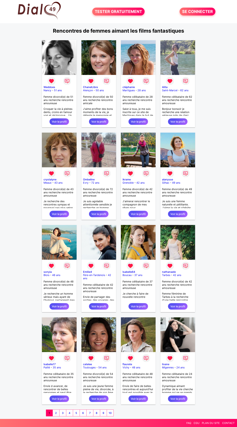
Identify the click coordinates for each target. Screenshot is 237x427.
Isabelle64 (129, 271)
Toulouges (89, 367)
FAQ (188, 423)
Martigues (129, 90)
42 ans (140, 182)
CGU (196, 423)
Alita (165, 87)
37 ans (138, 275)
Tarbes (166, 275)
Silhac (165, 182)
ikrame (127, 179)
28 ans (142, 90)
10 (110, 413)
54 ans (102, 367)
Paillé (47, 367)
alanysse (167, 179)
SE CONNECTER (197, 11)
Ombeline (89, 179)
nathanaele (169, 271)
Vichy (126, 367)
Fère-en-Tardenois (94, 275)
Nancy (47, 90)
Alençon (88, 90)
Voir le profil (59, 121)
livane (165, 364)
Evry (86, 182)
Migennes (168, 367)
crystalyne (50, 179)
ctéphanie (129, 87)
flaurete (127, 364)
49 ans (176, 182)
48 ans (56, 275)
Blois (46, 275)
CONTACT (228, 423)
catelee (87, 364)
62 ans (184, 90)
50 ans (100, 90)
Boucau (127, 275)
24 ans (180, 367)
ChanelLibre (90, 87)
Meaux (48, 182)
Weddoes (49, 87)
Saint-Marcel (170, 90)
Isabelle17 (50, 364)
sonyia (48, 271)
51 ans (58, 90)
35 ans (57, 367)
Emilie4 (87, 271)
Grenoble (128, 182)
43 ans (58, 182)
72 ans (95, 182)
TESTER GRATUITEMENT (118, 11)
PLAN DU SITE (211, 423)
